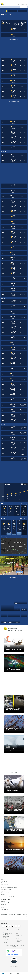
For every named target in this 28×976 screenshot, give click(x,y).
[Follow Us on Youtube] (9, 926)
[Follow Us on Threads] (16, 926)
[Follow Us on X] (19, 926)
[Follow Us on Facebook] (3, 926)
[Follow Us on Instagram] (6, 926)
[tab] (22, 484)
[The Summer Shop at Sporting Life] (24, 620)
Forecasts (22, 7)
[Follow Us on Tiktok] (12, 926)
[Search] (18, 4)
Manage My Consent (6, 889)
